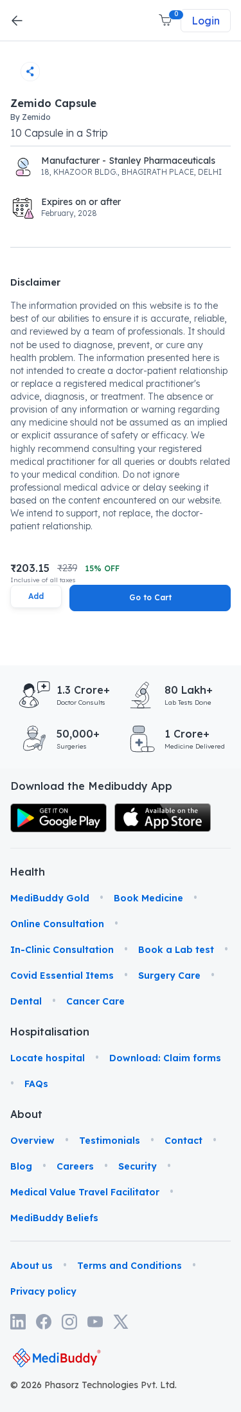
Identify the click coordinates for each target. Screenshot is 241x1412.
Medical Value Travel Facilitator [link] (84, 1192)
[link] (58, 817)
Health (26, 871)
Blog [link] (21, 1166)
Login (206, 20)
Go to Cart (150, 597)
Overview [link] (32, 1140)
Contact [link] (183, 1140)
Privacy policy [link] (43, 1291)
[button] (166, 20)
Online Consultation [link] (57, 924)
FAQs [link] (36, 1084)
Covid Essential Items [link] (62, 975)
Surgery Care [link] (169, 975)
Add (36, 596)
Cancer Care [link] (95, 1001)
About (26, 1114)
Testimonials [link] (109, 1140)
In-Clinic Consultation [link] (62, 950)
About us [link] (31, 1265)
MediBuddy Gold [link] (49, 898)
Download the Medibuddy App (91, 786)
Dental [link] (26, 1001)
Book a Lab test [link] (176, 950)
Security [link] (137, 1166)
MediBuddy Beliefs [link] (54, 1218)
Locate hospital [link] (47, 1058)
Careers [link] (75, 1166)
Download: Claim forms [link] (165, 1058)
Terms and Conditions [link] (129, 1265)
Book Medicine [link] (148, 898)
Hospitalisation (26, 1031)
